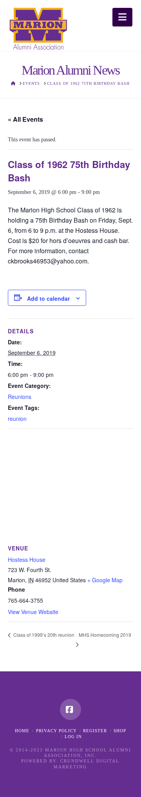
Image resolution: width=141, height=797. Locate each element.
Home (22, 730)
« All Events (25, 119)
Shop (120, 730)
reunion (17, 418)
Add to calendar (48, 298)
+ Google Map (105, 580)
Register (95, 730)
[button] (122, 17)
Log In (73, 736)
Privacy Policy (56, 730)
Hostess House (26, 559)
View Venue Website (33, 612)
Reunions (19, 396)
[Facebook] (70, 709)
